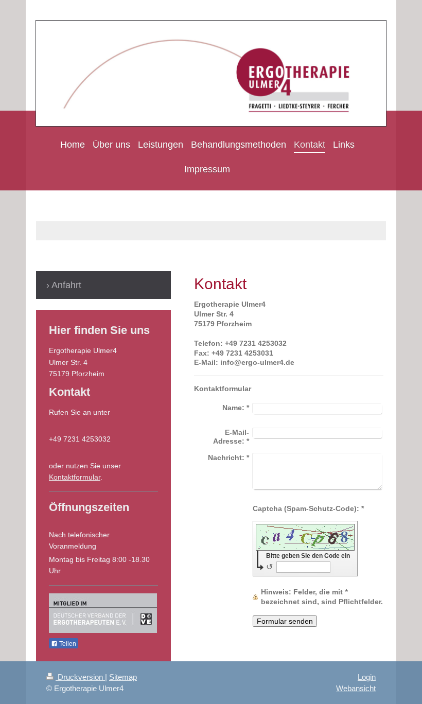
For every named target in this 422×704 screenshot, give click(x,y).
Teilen (67, 643)
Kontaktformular (74, 477)
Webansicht (356, 688)
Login (367, 677)
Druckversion (80, 677)
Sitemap (123, 677)
